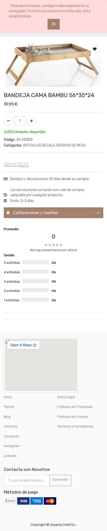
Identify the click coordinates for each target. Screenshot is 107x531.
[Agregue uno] (31, 120)
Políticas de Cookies (72, 416)
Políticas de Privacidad (74, 407)
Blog (7, 416)
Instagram (11, 446)
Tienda (9, 407)
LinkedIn (10, 456)
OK (54, 24)
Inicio (8, 397)
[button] (94, 49)
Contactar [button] (60, 479)
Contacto (11, 426)
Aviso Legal (66, 397)
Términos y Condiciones (75, 426)
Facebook (11, 436)
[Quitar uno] (8, 120)
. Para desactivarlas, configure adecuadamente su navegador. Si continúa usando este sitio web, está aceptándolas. (49, 11)
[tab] (53, 212)
